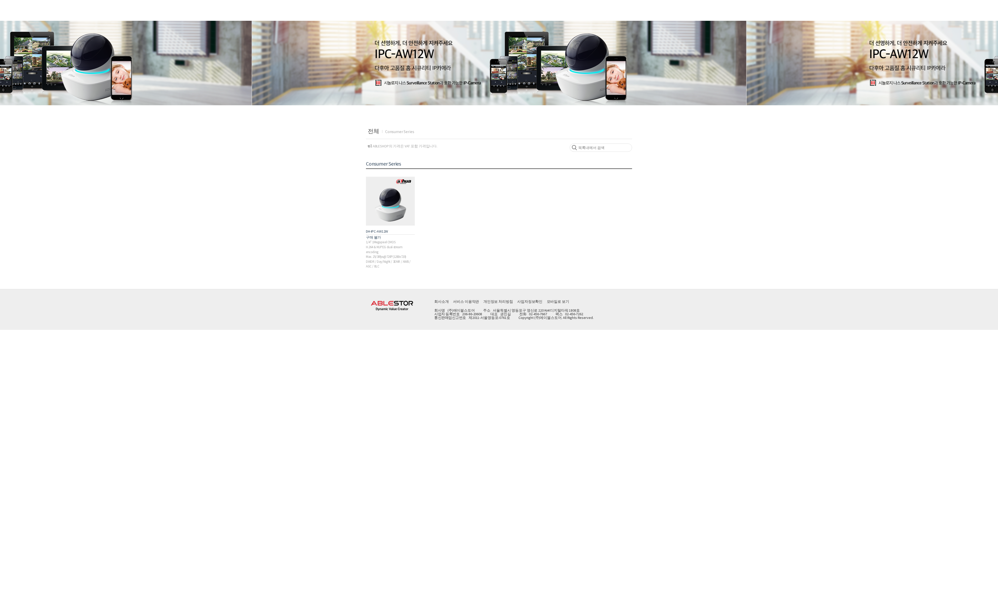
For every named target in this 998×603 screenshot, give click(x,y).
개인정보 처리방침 (498, 301)
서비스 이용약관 (466, 301)
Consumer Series (399, 131)
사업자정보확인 (529, 301)
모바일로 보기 (558, 301)
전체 (373, 131)
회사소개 (441, 301)
